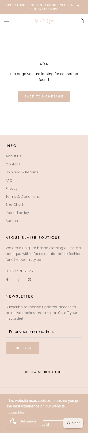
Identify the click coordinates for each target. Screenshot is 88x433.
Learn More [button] (17, 412)
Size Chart (14, 204)
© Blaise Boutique (44, 372)
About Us (13, 155)
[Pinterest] (29, 279)
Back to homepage (44, 96)
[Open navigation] (6, 21)
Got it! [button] (44, 424)
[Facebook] (7, 279)
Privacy (12, 188)
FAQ (9, 180)
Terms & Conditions (23, 196)
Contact (13, 164)
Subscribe (22, 348)
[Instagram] (18, 279)
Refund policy (17, 212)
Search (12, 220)
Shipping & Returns (22, 172)
